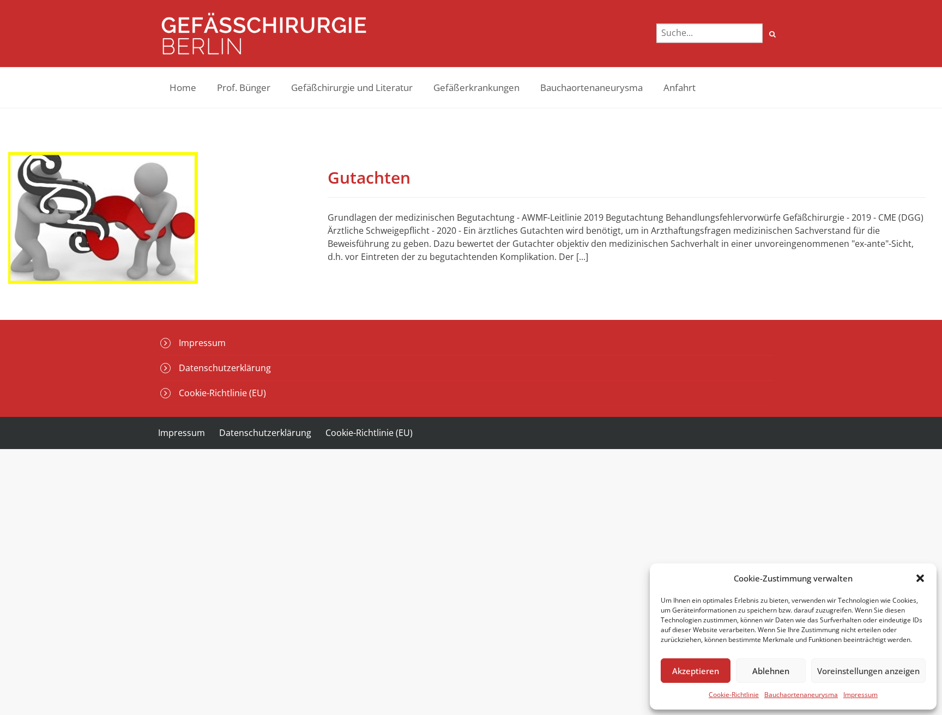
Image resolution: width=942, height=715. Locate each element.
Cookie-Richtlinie (734, 694)
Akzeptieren (695, 670)
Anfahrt (679, 87)
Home (183, 87)
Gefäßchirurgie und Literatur (352, 87)
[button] (920, 578)
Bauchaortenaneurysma (801, 694)
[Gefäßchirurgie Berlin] (263, 33)
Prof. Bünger (243, 87)
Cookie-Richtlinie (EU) (222, 393)
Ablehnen (770, 670)
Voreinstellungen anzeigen (868, 670)
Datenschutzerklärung (225, 368)
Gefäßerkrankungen (476, 87)
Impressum (860, 694)
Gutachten (369, 177)
